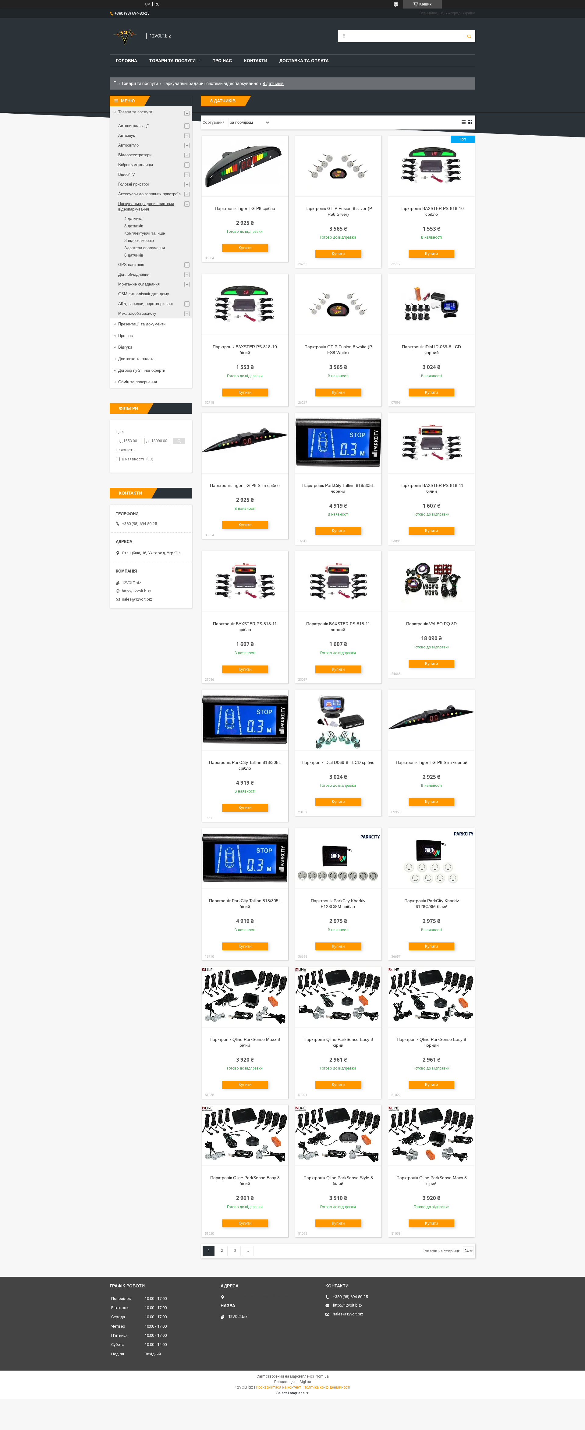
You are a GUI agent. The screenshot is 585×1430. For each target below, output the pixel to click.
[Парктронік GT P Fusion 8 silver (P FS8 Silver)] (338, 166)
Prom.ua (322, 1376)
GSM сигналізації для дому (143, 294)
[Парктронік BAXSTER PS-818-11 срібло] (245, 581)
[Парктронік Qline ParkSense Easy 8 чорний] (431, 997)
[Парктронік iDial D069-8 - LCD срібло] (338, 720)
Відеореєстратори (134, 155)
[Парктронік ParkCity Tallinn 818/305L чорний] (338, 443)
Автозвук (126, 135)
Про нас (222, 60)
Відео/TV (126, 174)
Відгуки (125, 347)
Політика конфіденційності (326, 1387)
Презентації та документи (141, 324)
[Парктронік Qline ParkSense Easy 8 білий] (245, 1135)
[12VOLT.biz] (125, 36)
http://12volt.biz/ (136, 591)
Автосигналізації (133, 125)
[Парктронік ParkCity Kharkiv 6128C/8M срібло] (338, 858)
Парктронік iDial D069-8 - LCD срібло (338, 762)
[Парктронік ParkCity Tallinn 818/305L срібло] (245, 720)
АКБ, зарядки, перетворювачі (145, 303)
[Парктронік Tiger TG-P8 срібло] (245, 166)
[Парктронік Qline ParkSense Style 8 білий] (338, 1135)
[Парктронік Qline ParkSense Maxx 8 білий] (245, 997)
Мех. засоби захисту (137, 313)
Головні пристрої (133, 184)
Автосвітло (128, 145)
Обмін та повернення (137, 382)
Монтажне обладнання (139, 284)
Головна (126, 60)
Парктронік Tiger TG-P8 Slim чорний (431, 762)
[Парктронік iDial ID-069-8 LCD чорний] (431, 304)
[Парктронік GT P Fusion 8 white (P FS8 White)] (338, 304)
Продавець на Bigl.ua (292, 1382)
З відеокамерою (139, 240)
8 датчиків (133, 226)
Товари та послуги (172, 60)
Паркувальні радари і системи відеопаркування (210, 83)
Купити (245, 248)
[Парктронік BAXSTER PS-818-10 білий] (245, 304)
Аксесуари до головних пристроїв (149, 194)
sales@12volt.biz (137, 599)
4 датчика (133, 218)
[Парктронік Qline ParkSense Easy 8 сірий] (338, 997)
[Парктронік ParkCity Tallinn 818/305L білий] (245, 858)
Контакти (255, 60)
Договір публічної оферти (141, 370)
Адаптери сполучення (144, 248)
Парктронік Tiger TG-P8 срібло (245, 208)
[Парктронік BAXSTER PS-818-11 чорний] (338, 581)
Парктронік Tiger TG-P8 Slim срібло (245, 485)
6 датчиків (133, 255)
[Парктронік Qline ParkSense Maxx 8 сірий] (431, 1135)
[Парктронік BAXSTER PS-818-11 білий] (431, 443)
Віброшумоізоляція (135, 164)
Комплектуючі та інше (144, 233)
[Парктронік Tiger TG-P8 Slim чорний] (431, 720)
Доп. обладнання (133, 274)
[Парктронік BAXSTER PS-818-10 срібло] (431, 166)
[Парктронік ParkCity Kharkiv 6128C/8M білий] (431, 858)
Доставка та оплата (304, 60)
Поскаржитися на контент (278, 1387)
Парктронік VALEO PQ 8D (431, 623)
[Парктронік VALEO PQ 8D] (431, 581)
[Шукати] (469, 36)
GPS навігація (131, 264)
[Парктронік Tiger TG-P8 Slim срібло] (245, 443)
